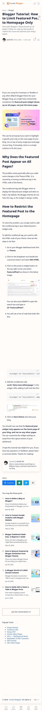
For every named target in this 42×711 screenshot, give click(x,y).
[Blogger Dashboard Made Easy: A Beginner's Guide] (35, 537)
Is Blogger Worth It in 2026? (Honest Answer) (16, 571)
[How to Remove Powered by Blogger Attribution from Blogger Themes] (35, 554)
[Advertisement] (21, 67)
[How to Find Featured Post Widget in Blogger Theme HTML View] (23, 288)
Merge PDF (11, 632)
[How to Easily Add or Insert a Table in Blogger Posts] (35, 590)
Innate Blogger (15, 700)
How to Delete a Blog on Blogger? (15, 499)
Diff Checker (12, 641)
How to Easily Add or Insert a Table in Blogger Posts (17, 588)
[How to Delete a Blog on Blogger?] (35, 501)
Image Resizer (12, 627)
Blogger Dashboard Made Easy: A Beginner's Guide (15, 535)
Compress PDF (12, 630)
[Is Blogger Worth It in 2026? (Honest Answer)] (35, 573)
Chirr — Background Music (17, 636)
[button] (34, 3)
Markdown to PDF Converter (18, 638)
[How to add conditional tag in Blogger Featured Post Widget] (23, 407)
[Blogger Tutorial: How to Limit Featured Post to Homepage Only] (21, 120)
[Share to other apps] (33, 482)
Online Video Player (14, 634)
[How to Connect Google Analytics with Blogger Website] (35, 518)
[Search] (38, 3)
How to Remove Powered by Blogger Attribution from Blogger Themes (16, 553)
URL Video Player (13, 643)
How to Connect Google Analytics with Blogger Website (14, 517)
